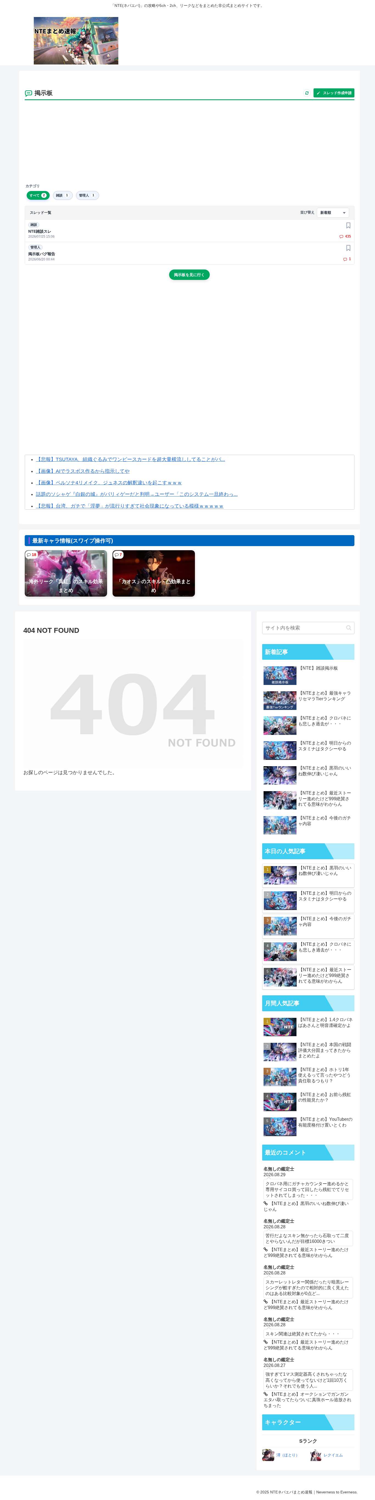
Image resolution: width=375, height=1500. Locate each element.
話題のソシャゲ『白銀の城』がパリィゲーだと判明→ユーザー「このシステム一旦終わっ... (137, 494)
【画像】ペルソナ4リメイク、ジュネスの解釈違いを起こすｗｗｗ (109, 482)
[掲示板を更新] (307, 93)
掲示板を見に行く (189, 275)
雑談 (33, 225)
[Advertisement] (189, 141)
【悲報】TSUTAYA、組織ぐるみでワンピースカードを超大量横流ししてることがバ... (130, 459)
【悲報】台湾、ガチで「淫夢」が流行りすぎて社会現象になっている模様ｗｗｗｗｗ (130, 506)
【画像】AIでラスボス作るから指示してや (83, 471)
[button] (349, 628)
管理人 (35, 247)
